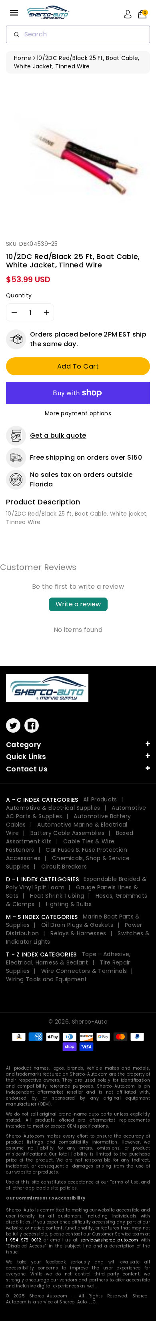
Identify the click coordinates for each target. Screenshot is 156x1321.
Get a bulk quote (58, 435)
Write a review (78, 604)
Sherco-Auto (90, 1022)
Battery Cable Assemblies (67, 833)
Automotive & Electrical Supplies (53, 808)
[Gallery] (78, 153)
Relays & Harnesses (78, 933)
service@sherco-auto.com (109, 1240)
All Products (100, 799)
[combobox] (78, 34)
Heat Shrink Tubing (57, 896)
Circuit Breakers (64, 867)
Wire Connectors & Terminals (84, 971)
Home (22, 58)
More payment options (78, 413)
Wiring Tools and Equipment (46, 979)
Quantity (19, 295)
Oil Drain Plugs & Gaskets (77, 925)
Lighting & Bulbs (69, 904)
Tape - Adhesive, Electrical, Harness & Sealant (68, 958)
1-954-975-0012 (23, 1240)
